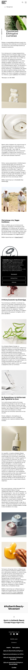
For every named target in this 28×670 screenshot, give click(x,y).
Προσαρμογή (14, 274)
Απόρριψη (14, 282)
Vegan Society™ (19, 237)
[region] (14, 271)
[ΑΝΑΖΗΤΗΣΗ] (22, 2)
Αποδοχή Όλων (14, 278)
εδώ (7, 181)
